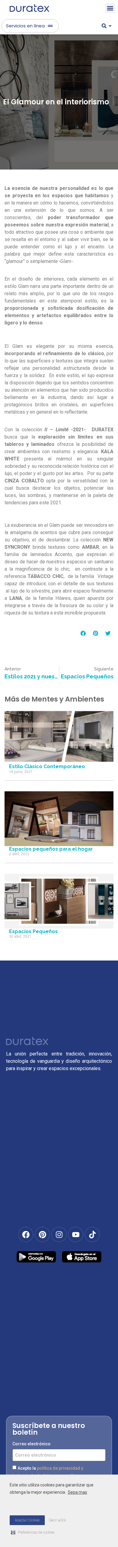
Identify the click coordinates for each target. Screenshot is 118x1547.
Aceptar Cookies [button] (27, 1520)
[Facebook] (25, 1234)
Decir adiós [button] (57, 1520)
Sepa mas (77, 1492)
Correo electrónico (31, 1444)
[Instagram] (59, 1234)
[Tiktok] (92, 1234)
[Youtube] (75, 1234)
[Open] (110, 26)
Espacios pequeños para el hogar (51, 849)
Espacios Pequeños (33, 931)
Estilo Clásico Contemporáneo (47, 766)
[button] (110, 8)
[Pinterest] (42, 1234)
